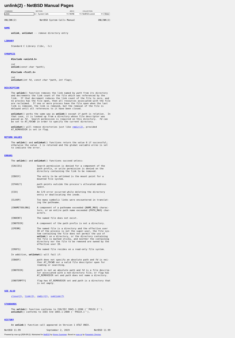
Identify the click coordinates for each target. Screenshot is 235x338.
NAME (7, 28)
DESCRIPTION (11, 88)
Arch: (73, 11)
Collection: (88, 11)
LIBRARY (9, 41)
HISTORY (9, 319)
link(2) (29, 296)
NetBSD (46, 335)
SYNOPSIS (9, 54)
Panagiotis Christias (93, 335)
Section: (40, 11)
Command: (10, 11)
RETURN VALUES (13, 137)
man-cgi (79, 335)
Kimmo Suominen (60, 335)
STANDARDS (10, 304)
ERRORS (8, 155)
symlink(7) (57, 296)
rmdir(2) (77, 127)
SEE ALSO (9, 291)
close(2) (16, 296)
